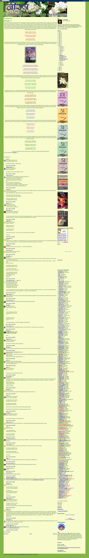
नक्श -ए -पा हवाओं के (62, 384)
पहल (59, 367)
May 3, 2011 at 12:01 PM (10, 292)
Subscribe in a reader (62, 551)
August (61, 51)
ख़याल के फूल (61, 359)
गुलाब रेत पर (61, 494)
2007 (60, 70)
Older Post (55, 533)
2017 (60, 38)
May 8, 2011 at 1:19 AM (10, 471)
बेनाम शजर (60, 415)
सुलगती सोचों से (61, 372)
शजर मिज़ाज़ (61, 400)
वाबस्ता (60, 392)
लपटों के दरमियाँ (61, 334)
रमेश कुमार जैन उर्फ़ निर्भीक (10, 477)
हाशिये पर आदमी (61, 496)
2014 (60, 42)
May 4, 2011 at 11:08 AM (10, 337)
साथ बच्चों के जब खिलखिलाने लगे (63, 59)
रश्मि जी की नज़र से (60, 509)
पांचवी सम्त (60, 418)
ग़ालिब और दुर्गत (61, 487)
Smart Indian (8, 472)
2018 (60, 37)
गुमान (60, 402)
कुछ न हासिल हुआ (61, 342)
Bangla (67, 547)
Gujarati (64, 547)
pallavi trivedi (8, 422)
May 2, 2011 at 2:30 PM (10, 248)
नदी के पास (60, 375)
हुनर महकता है (61, 386)
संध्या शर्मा (7, 245)
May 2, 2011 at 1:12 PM (10, 219)
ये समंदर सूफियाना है (62, 361)
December (61, 46)
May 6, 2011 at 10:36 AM (10, 411)
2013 (60, 43)
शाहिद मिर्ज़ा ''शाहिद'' (9, 167)
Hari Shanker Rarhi (10, 438)
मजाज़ (60, 474)
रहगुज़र (60, 340)
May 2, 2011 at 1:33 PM (10, 243)
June (60, 53)
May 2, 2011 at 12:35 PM (10, 201)
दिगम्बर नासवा (8, 210)
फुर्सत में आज (60, 368)
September (62, 50)
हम (59, 412)
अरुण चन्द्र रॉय (8, 238)
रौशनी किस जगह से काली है (63, 391)
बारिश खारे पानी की (61, 338)
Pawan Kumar (9, 175)
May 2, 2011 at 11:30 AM (10, 165)
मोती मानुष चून (61, 389)
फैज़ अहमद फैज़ (61, 463)
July (60, 52)
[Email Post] (17, 152)
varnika (7, 189)
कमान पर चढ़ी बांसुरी (62, 399)
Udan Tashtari (9, 326)
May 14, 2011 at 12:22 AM (11, 518)
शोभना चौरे (7, 389)
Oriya (70, 547)
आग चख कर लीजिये (62, 348)
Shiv (7, 395)
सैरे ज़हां (60, 337)
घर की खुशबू (61, 416)
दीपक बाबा (7, 330)
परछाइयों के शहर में (61, 346)
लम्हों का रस (61, 483)
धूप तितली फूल (61, 357)
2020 (60, 36)
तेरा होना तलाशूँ (61, 464)
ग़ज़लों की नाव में (61, 422)
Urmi (7, 360)
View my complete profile (62, 28)
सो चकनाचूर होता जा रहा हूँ (62, 56)
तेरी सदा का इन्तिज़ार (62, 477)
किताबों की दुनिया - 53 (62, 55)
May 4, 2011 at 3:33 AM (10, 329)
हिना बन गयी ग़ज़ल (61, 345)
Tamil (79, 547)
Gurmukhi (73, 547)
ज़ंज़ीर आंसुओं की (61, 420)
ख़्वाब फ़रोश (61, 470)
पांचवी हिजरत (61, 419)
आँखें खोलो (60, 413)
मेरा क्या (60, 296)
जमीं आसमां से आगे (62, 393)
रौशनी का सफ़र (61, 362)
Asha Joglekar (9, 444)
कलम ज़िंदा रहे (61, 436)
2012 (60, 44)
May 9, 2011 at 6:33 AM (10, 507)
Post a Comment (7, 531)
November (61, 47)
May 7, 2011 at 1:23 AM (10, 461)
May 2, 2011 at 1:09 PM (10, 208)
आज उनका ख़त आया (62, 492)
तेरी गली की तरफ (61, 347)
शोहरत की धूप (61, 381)
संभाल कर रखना (61, 378)
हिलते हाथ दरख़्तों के (62, 481)
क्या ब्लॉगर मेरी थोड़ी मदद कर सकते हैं (11, 478)
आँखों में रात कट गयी (62, 495)
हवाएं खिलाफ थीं (61, 369)
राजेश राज (7, 509)
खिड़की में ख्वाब (61, 379)
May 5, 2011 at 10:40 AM (10, 365)
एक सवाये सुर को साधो (62, 363)
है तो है (60, 380)
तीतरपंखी (60, 401)
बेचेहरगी (60, 398)
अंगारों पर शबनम (61, 358)
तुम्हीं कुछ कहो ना (61, 298)
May (60, 54)
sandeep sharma (9, 468)
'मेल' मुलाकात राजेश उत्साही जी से (63, 511)
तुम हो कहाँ (60, 466)
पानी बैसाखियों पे (61, 443)
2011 (60, 45)
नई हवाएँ (60, 498)
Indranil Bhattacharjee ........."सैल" (12, 280)
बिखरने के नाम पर (61, 376)
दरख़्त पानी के (61, 333)
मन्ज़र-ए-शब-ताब (61, 465)
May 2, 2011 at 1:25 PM (10, 236)
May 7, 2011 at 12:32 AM (10, 456)
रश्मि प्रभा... (8, 203)
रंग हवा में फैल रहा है (62, 437)
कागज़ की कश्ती (61, 484)
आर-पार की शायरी (64, 488)
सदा (6, 159)
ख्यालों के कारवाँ (61, 414)
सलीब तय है (61, 406)
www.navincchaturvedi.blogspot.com (13, 352)
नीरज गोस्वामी (66, 19)
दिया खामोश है (61, 332)
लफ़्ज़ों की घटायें (61, 390)
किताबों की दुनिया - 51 (62, 60)
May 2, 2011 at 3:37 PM (10, 254)
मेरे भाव (7, 367)
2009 (60, 68)
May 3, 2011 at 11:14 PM (10, 324)
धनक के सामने (61, 497)
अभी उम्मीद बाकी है (62, 417)
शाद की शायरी (61, 451)
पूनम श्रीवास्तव (8, 256)
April (60, 61)
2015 (60, 41)
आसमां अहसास (61, 373)
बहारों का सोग (61, 493)
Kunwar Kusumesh (10, 463)
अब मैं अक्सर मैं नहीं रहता (62, 457)
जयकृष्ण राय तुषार (8, 294)
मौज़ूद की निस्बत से (62, 485)
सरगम (60, 472)
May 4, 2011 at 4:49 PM (10, 350)
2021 (60, 35)
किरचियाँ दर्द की (61, 491)
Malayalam (63, 548)
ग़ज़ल (59, 273)
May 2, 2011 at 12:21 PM (10, 187)
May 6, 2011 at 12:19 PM (10, 425)
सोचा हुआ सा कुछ (61, 377)
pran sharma (8, 250)
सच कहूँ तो (60, 331)
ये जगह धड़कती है (61, 385)
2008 (60, 69)
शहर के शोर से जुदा (62, 405)
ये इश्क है (60, 473)
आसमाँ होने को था (61, 343)
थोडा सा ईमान (61, 355)
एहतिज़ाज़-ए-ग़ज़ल (61, 433)
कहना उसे (60, 450)
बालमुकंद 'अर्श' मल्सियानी (63, 440)
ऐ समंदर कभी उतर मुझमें (62, 291)
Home (30, 533)
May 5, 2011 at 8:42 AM (10, 358)
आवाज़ (59, 275)
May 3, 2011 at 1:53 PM (10, 303)
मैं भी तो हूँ (60, 360)
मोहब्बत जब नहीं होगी (62, 486)
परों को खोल (61, 407)
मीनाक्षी (7, 458)
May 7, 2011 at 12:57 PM (10, 466)
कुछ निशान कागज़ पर (62, 490)
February (61, 64)
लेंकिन (61, 403)
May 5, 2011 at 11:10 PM (10, 393)
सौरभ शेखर (8, 347)
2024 (60, 33)
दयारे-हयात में (61, 434)
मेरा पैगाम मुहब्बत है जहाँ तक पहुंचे (64, 471)
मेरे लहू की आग (60, 341)
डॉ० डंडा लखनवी (8, 376)
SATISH (7, 483)
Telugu (76, 547)
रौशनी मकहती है (61, 354)
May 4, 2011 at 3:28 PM (10, 345)
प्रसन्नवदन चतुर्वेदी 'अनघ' (10, 525)
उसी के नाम (60, 448)
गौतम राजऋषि (8, 519)
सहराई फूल (60, 365)
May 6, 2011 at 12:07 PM (10, 420)
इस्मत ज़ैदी (7, 305)
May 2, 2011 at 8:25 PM (10, 278)
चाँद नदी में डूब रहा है (62, 370)
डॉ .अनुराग (7, 412)
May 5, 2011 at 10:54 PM (10, 387)
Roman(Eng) (60, 547)
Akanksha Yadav (9, 300)
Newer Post (6, 533)
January (61, 65)
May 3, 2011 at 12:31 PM (10, 298)
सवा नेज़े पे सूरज (61, 482)
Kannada (59, 548)
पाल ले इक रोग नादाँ (62, 388)
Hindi (67, 548)
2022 (60, 34)
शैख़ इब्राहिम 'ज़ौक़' (62, 468)
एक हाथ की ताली (61, 394)
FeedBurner (72, 519)
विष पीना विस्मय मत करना (63, 453)
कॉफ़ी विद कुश (60, 507)
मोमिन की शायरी (61, 467)
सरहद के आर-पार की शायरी (64, 475)
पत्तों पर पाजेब (61, 351)
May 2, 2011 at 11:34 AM (10, 173)
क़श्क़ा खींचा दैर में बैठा (62, 480)
